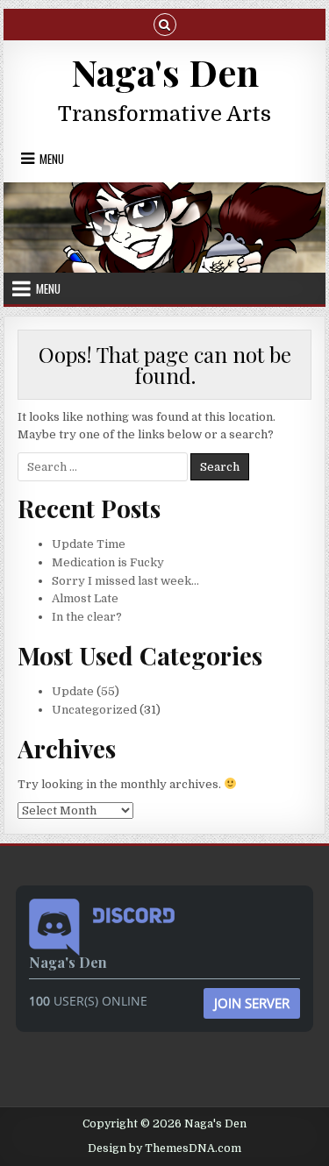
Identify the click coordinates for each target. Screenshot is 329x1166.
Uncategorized (94, 709)
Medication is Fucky (108, 562)
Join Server (252, 1003)
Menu (51, 158)
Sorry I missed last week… (125, 580)
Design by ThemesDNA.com (164, 1148)
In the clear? (87, 616)
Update (73, 691)
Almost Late (85, 598)
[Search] (165, 23)
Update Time (88, 544)
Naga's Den (165, 71)
